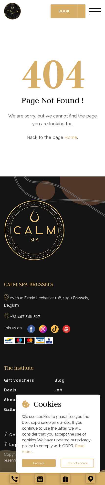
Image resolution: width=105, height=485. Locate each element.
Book (64, 11)
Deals (10, 390)
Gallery (12, 409)
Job (58, 390)
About (10, 400)
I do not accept (77, 463)
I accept (38, 463)
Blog (59, 380)
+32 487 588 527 (25, 316)
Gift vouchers (19, 380)
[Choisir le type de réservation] (81, 11)
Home (70, 137)
